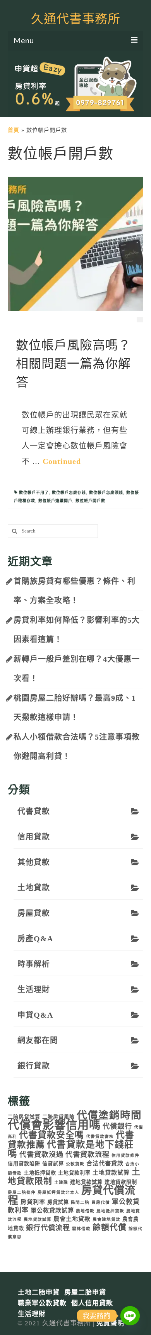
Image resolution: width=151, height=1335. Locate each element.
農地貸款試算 (37, 1219)
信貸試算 (53, 1163)
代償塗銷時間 (109, 1115)
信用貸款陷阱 (24, 1163)
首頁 (13, 130)
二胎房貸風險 (58, 1117)
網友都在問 (37, 1040)
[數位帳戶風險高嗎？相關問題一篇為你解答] (75, 243)
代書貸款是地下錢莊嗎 (71, 1149)
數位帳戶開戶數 (90, 501)
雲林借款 (81, 1229)
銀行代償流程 (48, 1228)
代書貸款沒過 (41, 1154)
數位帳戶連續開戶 (55, 501)
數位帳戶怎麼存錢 (69, 493)
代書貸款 (33, 811)
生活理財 (33, 989)
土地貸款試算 (111, 1172)
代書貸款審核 (100, 1136)
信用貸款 (33, 837)
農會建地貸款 (106, 1219)
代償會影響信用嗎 (54, 1125)
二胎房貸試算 (24, 1117)
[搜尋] (13, 531)
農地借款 (85, 1211)
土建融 (61, 1182)
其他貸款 (33, 862)
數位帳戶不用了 (34, 493)
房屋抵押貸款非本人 (58, 1192)
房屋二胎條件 (22, 1192)
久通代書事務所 (75, 19)
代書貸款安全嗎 (51, 1135)
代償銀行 (117, 1126)
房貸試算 (58, 1202)
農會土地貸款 (72, 1218)
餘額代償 (110, 1227)
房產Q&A (35, 938)
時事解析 (33, 964)
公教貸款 (75, 1164)
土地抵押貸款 (40, 1173)
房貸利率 (33, 1201)
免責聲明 (110, 1323)
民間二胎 (80, 1202)
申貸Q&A (35, 1015)
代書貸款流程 (87, 1154)
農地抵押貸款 (110, 1211)
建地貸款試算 (86, 1182)
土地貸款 (33, 887)
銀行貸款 (33, 1066)
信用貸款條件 (125, 1155)
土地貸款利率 (74, 1173)
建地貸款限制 (121, 1182)
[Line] (130, 1315)
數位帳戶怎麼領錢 (106, 493)
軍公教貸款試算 (52, 1210)
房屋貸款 (33, 913)
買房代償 (100, 1202)
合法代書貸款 (105, 1163)
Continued (62, 461)
